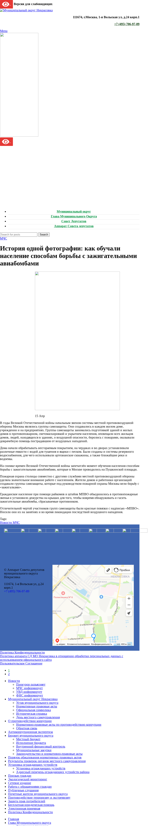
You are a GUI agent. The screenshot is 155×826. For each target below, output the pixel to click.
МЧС (3, 238)
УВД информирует (29, 691)
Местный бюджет (28, 739)
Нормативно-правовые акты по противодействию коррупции (58, 724)
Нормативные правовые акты (36, 706)
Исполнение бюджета (31, 743)
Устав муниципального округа (37, 702)
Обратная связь (26, 728)
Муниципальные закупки (33, 750)
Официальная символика (33, 710)
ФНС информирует (29, 695)
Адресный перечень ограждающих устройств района (52, 772)
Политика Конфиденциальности (22, 652)
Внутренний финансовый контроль (40, 746)
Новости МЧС (10, 522)
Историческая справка (31, 713)
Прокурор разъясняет (30, 684)
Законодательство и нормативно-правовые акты (49, 753)
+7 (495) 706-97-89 (126, 24)
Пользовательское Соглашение (21, 663)
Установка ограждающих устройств (40, 768)
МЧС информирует (29, 688)
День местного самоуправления (38, 717)
